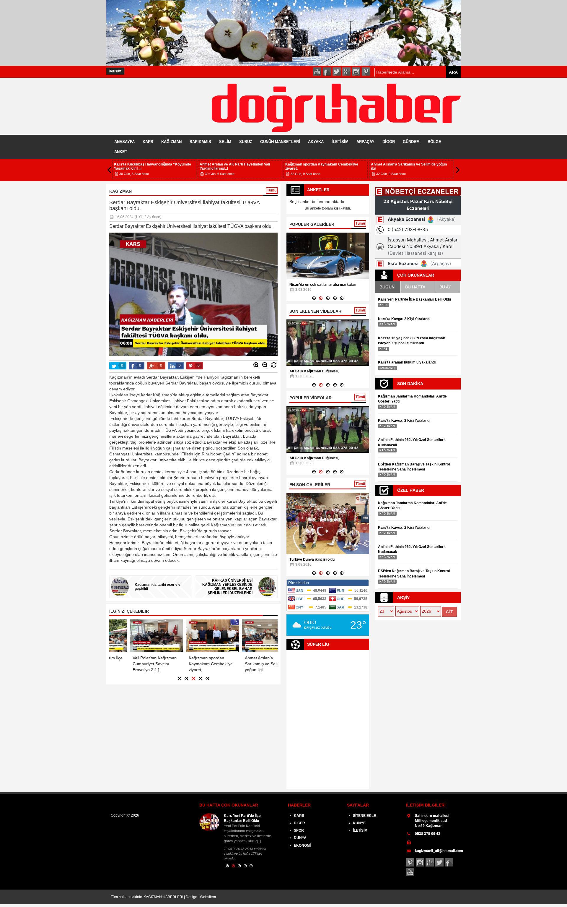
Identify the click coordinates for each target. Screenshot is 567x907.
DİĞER (299, 823)
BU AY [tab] (445, 287)
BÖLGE (434, 141)
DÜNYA (300, 838)
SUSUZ (245, 141)
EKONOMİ (302, 845)
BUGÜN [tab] (387, 287)
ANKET (120, 152)
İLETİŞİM (340, 141)
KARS (148, 141)
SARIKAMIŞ (200, 141)
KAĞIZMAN (171, 141)
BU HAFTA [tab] (415, 287)
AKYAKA (316, 141)
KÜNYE (359, 823)
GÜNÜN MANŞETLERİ (280, 141)
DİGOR (388, 141)
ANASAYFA (124, 141)
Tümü (271, 190)
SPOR (298, 830)
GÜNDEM (411, 141)
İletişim (115, 71)
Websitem (208, 897)
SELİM (225, 141)
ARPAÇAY (365, 141)
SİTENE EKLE (364, 816)
